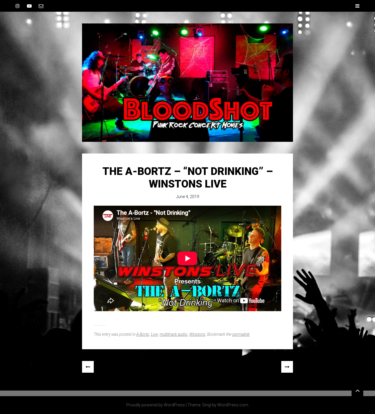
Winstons (197, 334)
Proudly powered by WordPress (155, 405)
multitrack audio (174, 334)
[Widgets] (357, 390)
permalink (241, 334)
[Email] (41, 6)
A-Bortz (142, 334)
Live (154, 334)
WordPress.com (232, 405)
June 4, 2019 (187, 196)
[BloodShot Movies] (187, 82)
